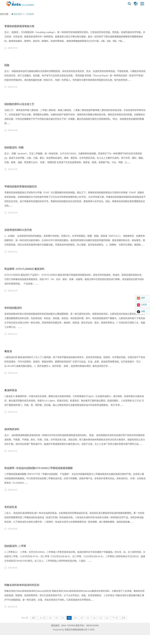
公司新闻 (30, 14)
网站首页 (18, 14)
